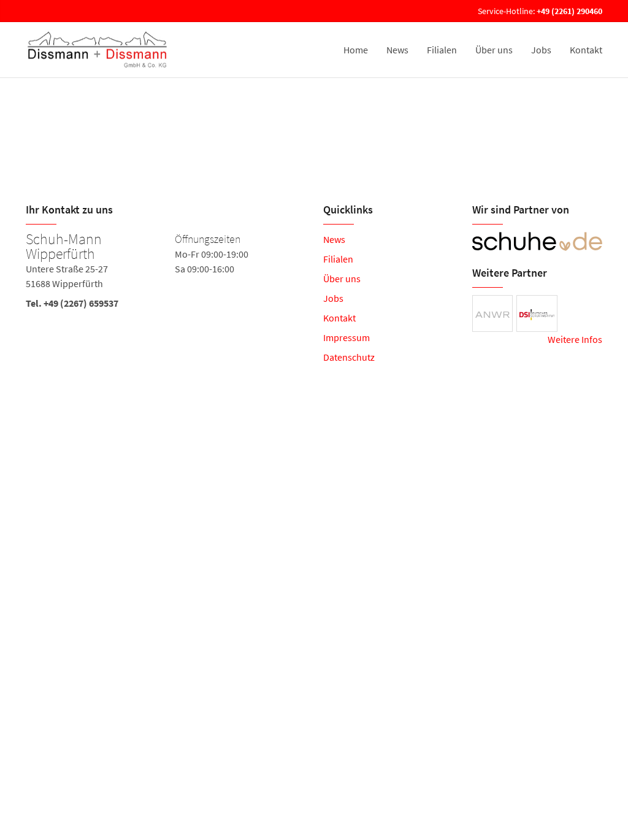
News (397, 50)
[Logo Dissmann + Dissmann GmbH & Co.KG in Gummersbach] (98, 49)
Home (355, 50)
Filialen (442, 50)
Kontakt (586, 50)
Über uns (494, 50)
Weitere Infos (575, 339)
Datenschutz (349, 357)
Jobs (541, 50)
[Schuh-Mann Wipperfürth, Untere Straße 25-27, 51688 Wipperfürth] (165, 273)
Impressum (346, 337)
